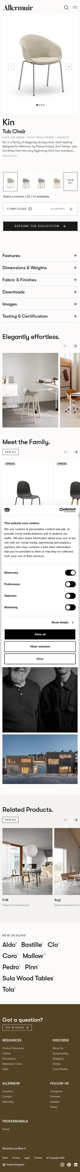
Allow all (40, 634)
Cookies (38, 1158)
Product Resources (13, 1048)
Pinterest (55, 1096)
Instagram (56, 1091)
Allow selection (40, 646)
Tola (9, 989)
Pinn (32, 967)
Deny (40, 658)
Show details (60, 622)
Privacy (16, 1158)
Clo (53, 944)
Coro (10, 956)
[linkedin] (76, 1165)
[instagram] (62, 1165)
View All (70, 181)
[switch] (70, 584)
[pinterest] (69, 1165)
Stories (56, 1064)
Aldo (9, 944)
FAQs (5, 1069)
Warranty (8, 1102)
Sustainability (60, 1053)
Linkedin (55, 1102)
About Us (58, 1048)
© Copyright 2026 (56, 1158)
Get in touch (15, 1027)
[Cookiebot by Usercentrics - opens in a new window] (59, 510)
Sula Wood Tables (28, 978)
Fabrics (6, 1053)
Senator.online (12, 1148)
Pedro (11, 967)
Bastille (32, 944)
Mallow (34, 956)
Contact (7, 1096)
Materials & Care (12, 1064)
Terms (5, 1158)
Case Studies (60, 1069)
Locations (7, 1091)
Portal (5, 1129)
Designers (58, 1058)
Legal (27, 1158)
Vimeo (53, 1107)
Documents (9, 1058)
